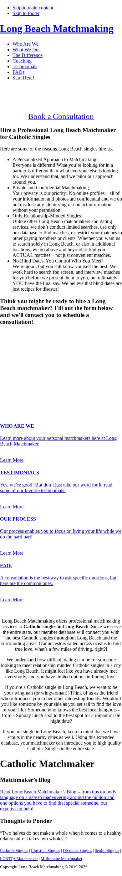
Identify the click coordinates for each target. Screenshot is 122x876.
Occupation (13, 388)
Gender (9, 334)
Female (30, 345)
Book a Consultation (61, 116)
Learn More (11, 460)
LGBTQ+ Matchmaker (19, 858)
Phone (8, 376)
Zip (5, 395)
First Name (13, 356)
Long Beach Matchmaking (57, 28)
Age (6, 350)
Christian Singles (45, 850)
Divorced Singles (77, 850)
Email (7, 370)
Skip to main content (33, 7)
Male (12, 345)
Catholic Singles (14, 850)
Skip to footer (26, 13)
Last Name (12, 363)
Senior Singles (107, 850)
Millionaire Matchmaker (61, 858)
